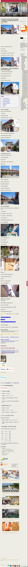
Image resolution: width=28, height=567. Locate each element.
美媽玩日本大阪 (23, 65)
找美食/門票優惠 (3, 372)
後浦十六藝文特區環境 (6, 98)
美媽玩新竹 (23, 63)
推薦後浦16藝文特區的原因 (6, 103)
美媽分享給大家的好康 (23, 106)
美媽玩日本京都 (23, 64)
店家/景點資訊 (5, 104)
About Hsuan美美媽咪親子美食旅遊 (14, 12)
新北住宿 (22, 101)
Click (27, 283)
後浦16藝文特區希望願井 (6, 101)
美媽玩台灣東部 (23, 61)
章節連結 (2, 96)
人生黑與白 (22, 55)
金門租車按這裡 (3, 313)
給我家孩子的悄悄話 (23, 103)
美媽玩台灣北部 (23, 59)
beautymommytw (6, 23)
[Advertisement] (10, 40)
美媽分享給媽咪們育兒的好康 (24, 108)
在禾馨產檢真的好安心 (23, 98)
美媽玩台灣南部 (23, 60)
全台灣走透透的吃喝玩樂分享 (24, 56)
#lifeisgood (22, 47)
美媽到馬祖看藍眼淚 (24, 57)
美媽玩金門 (2, 23)
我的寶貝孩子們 (22, 100)
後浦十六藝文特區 (7, 448)
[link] (3, 342)
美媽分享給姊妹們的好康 (23, 107)
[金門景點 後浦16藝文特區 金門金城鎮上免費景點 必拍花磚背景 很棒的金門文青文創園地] (10, 29)
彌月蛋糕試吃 (22, 99)
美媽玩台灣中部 (23, 58)
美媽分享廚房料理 (23, 105)
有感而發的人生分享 (23, 102)
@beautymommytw (22, 42)
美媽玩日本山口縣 (23, 66)
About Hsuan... (22, 54)
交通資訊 (4, 106)
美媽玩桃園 (23, 68)
